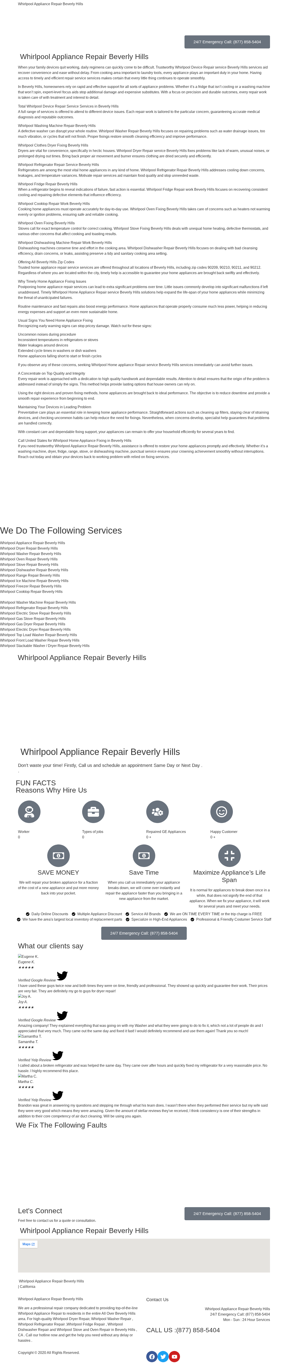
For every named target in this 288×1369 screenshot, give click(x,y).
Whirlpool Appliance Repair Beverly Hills (50, 4)
